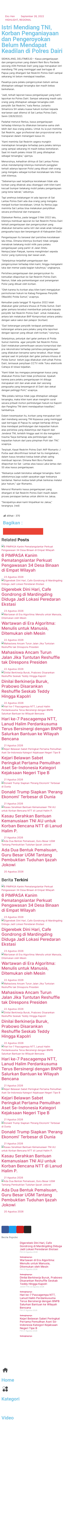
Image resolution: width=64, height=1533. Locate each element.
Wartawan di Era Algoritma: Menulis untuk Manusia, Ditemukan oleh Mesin (28, 628)
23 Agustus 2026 (13, 576)
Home (7, 1380)
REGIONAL (25, 19)
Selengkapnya (26, 1257)
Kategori (10, 1399)
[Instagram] (27, 1229)
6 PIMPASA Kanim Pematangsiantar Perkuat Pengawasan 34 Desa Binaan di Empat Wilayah (30, 563)
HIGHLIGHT (11, 19)
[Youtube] (20, 1229)
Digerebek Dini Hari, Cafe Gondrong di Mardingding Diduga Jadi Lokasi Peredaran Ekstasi (31, 597)
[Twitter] (12, 1229)
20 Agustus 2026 (13, 871)
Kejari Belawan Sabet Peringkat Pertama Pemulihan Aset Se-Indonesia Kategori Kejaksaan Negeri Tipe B (30, 765)
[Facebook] (5, 1229)
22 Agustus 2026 (13, 639)
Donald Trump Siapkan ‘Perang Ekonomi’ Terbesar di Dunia (32, 794)
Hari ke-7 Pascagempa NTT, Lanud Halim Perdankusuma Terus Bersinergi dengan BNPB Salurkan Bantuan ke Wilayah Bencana (31, 728)
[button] (6, 531)
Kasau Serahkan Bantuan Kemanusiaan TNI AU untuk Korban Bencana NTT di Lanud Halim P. (31, 823)
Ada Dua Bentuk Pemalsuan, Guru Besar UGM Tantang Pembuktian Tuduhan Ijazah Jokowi (29, 857)
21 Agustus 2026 (13, 745)
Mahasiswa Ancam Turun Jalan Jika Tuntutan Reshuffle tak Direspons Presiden (30, 657)
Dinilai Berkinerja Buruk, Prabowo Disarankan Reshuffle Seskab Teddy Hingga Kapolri (25, 689)
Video (7, 1418)
